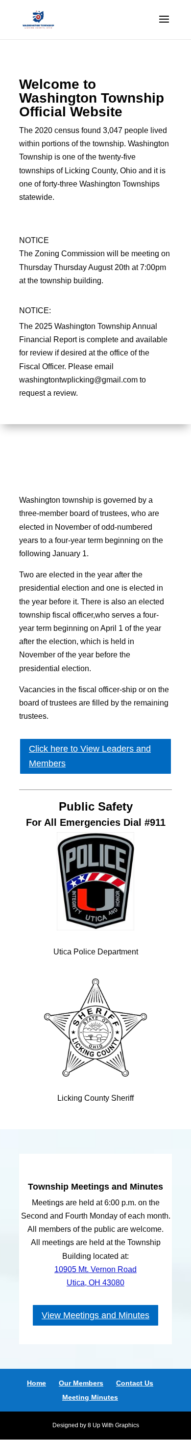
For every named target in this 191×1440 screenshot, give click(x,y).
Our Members (81, 1383)
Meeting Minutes (90, 1397)
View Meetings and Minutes (95, 1315)
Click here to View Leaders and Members (90, 756)
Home (36, 1383)
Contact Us (134, 1383)
